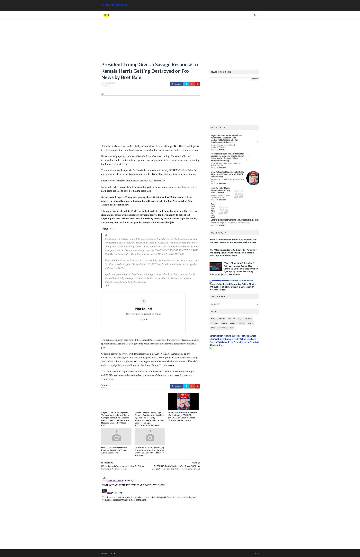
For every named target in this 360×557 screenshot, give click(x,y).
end (149, 187)
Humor (224, 323)
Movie (242, 323)
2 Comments (106, 85)
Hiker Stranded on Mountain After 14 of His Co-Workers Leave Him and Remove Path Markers (233, 241)
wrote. (171, 365)
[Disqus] (150, 511)
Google (248, 319)
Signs (213, 328)
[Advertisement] (150, 41)
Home (106, 15)
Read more (222, 149)
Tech (232, 328)
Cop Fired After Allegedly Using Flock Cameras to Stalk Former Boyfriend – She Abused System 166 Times (149, 451)
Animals (231, 319)
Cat (240, 319)
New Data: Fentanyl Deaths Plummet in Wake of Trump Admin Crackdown (114, 450)
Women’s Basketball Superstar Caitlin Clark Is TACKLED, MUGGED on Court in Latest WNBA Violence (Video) (182, 416)
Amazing (221, 319)
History (214, 323)
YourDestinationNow (114, 4)
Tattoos (223, 328)
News (103, 387)
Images (233, 323)
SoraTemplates (108, 553)
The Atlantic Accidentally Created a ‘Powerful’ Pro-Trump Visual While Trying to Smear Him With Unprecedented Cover (233, 252)
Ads (212, 319)
